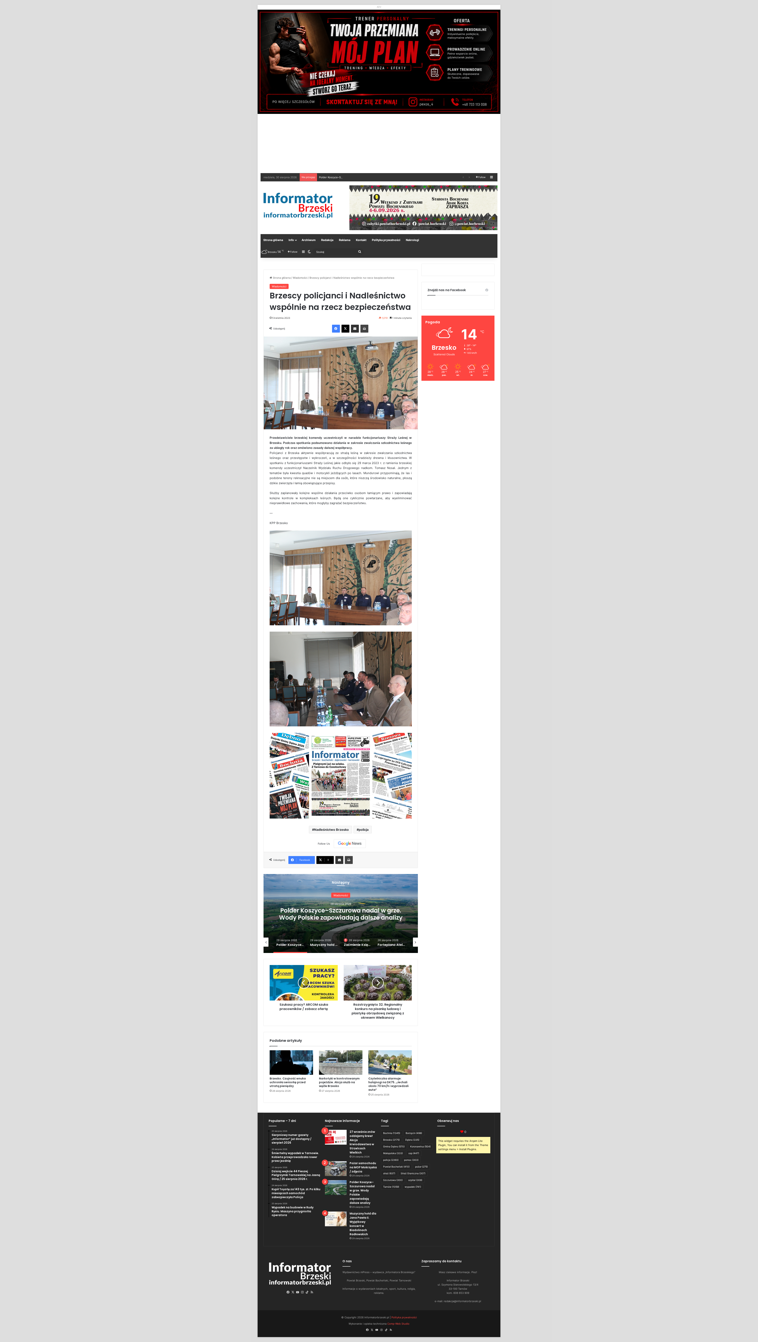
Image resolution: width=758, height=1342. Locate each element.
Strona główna (273, 240)
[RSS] (312, 1292)
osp (413, 1153)
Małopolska (393, 1153)
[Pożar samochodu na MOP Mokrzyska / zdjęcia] (336, 1168)
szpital (415, 1180)
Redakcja (327, 240)
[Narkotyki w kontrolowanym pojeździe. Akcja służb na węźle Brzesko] (340, 1062)
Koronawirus (420, 1146)
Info (291, 240)
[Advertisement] (379, 143)
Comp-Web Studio (398, 1323)
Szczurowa (393, 1180)
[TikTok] (307, 1292)
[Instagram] (302, 1292)
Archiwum (309, 240)
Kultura (340, 895)
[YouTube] (297, 1292)
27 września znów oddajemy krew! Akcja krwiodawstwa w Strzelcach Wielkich (362, 1142)
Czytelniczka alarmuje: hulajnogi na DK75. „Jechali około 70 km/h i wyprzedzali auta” (388, 1084)
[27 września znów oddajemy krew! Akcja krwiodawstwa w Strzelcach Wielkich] (336, 1137)
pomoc (411, 1159)
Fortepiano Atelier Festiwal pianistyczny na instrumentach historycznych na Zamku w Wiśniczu (341, 917)
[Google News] (350, 843)
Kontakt (361, 240)
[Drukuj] (364, 329)
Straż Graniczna (413, 1173)
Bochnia (391, 1133)
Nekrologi (412, 240)
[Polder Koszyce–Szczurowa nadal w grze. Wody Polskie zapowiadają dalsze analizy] (336, 1187)
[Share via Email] (355, 329)
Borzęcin (414, 1133)
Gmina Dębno (394, 1146)
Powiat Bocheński (396, 1166)
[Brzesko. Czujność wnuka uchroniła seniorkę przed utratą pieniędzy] (291, 1062)
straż (389, 1173)
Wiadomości (300, 277)
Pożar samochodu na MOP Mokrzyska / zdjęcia (363, 1167)
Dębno (412, 1139)
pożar (421, 1166)
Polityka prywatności (386, 240)
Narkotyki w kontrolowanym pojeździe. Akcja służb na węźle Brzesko (339, 1082)
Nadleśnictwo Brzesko (331, 830)
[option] (341, 913)
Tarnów (391, 1186)
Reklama (344, 240)
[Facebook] (336, 329)
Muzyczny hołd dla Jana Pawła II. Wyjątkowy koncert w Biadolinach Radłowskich (368, 177)
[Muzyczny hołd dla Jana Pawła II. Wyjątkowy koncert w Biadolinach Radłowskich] (336, 1219)
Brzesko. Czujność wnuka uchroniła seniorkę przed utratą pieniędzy (288, 1082)
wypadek (413, 1186)
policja (364, 830)
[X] (345, 329)
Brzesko (391, 1139)
